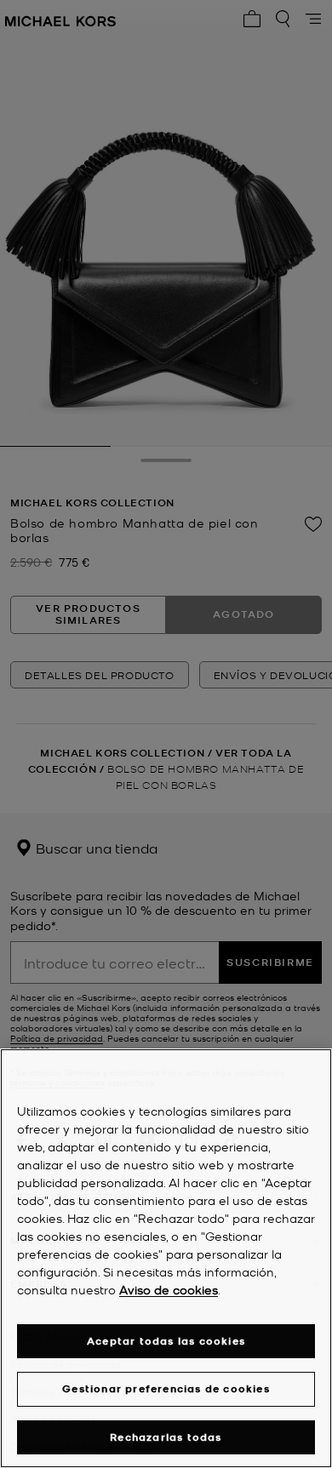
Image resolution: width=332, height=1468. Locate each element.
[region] (166, 1258)
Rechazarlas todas (165, 1437)
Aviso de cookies (168, 1289)
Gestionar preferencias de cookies (166, 1388)
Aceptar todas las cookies (166, 1341)
